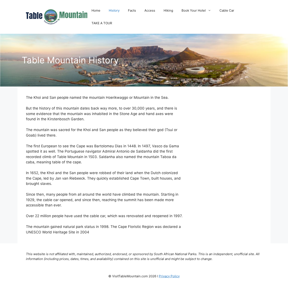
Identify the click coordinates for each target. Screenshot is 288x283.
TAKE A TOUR (102, 23)
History (114, 10)
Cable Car (226, 10)
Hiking (168, 10)
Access (149, 10)
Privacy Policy (169, 276)
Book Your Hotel (194, 10)
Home (96, 10)
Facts (132, 10)
